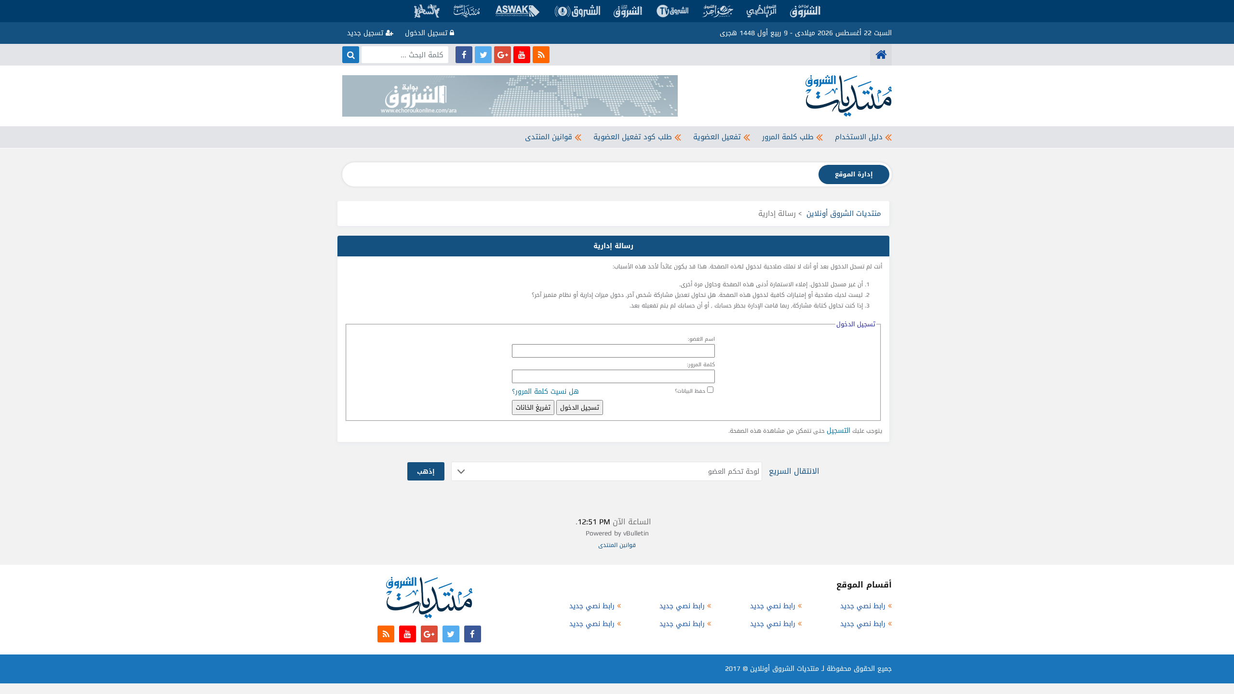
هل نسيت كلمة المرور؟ (545, 391)
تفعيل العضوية (717, 137)
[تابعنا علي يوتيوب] (521, 54)
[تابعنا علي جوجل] (502, 54)
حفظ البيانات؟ (690, 391)
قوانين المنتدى (548, 137)
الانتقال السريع (794, 471)
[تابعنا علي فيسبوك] (464, 54)
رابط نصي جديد (862, 606)
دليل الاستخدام (859, 137)
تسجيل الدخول (427, 33)
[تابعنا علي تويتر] (483, 54)
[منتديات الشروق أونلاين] (881, 55)
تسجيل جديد (366, 33)
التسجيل (838, 430)
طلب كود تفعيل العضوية (632, 137)
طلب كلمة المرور (788, 137)
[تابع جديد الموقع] (541, 54)
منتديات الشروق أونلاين (843, 213)
